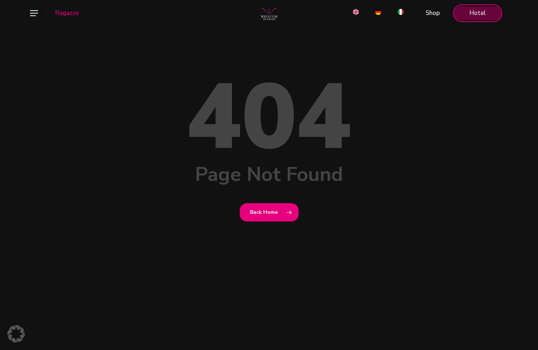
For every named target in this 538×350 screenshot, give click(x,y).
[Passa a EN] (356, 13)
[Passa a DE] (378, 13)
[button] (33, 13)
